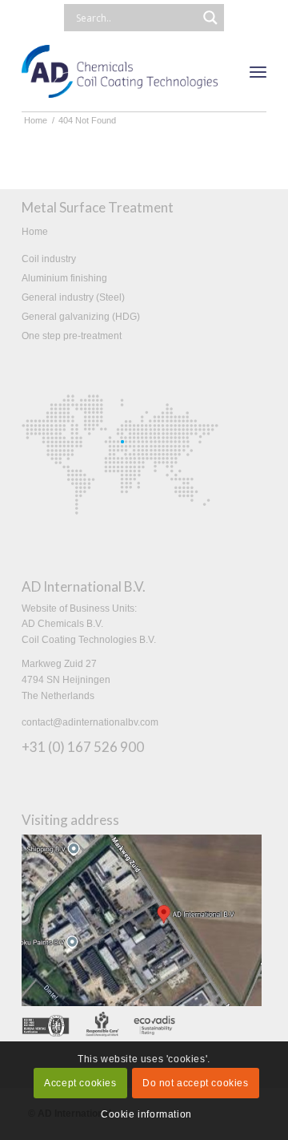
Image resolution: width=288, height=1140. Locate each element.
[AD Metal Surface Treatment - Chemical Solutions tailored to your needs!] (120, 71)
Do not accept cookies (195, 1083)
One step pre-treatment (72, 336)
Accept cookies (80, 1083)
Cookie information (146, 1114)
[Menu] (258, 71)
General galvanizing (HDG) (81, 316)
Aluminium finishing (64, 278)
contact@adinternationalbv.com (90, 722)
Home (35, 231)
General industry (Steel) (73, 297)
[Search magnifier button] (210, 17)
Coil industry (49, 259)
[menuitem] (258, 71)
